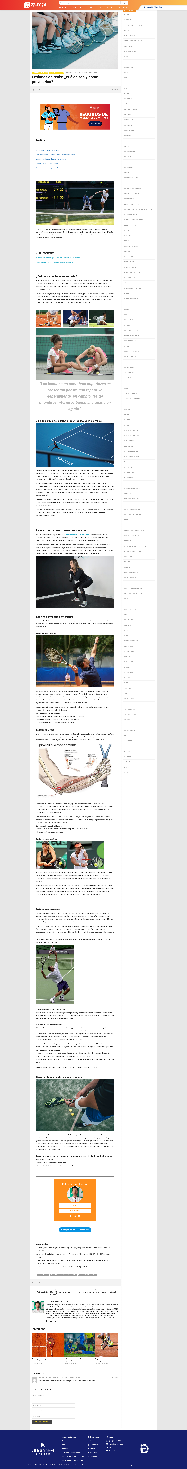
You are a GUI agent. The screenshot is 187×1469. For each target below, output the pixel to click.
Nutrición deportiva (132, 509)
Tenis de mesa (129, 699)
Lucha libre (128, 446)
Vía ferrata (128, 741)
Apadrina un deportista (133, 25)
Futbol (127, 293)
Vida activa (128, 746)
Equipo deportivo (131, 225)
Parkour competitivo (132, 535)
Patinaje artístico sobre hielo (136, 546)
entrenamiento (42, 1275)
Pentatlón (128, 556)
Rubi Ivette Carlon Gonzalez (49, 1378)
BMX (125, 78)
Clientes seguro (130, 151)
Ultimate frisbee (130, 730)
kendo (126, 414)
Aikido (126, 14)
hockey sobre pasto (131, 341)
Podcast (127, 567)
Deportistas (129, 199)
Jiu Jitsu (127, 377)
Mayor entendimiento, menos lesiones (49, 168)
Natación (127, 493)
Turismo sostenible (131, 725)
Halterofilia (129, 320)
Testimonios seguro (131, 704)
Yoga (126, 772)
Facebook (94, 1441)
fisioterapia (54, 1275)
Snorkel (127, 667)
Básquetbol (128, 67)
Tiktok (92, 1449)
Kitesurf (127, 425)
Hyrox (126, 346)
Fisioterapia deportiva (133, 272)
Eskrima (127, 251)
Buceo (126, 93)
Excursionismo (129, 262)
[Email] (55, 1321)
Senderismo (128, 646)
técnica (93, 1275)
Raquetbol (128, 598)
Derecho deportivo (131, 204)
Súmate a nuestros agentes (71, 1460)
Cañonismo (128, 104)
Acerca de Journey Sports (71, 1453)
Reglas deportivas (131, 609)
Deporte (127, 172)
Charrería (128, 125)
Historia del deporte (132, 330)
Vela (125, 735)
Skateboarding (129, 656)
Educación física (130, 214)
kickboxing (128, 420)
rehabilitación (83, 1275)
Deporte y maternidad (132, 188)
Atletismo (128, 46)
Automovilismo (130, 51)
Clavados (127, 146)
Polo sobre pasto (131, 572)
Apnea (126, 30)
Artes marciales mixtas (133, 41)
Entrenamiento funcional (134, 220)
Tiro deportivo (130, 714)
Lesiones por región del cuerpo (47, 163)
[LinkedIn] (51, 1321)
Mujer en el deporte (132, 488)
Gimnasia (127, 304)
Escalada (127, 235)
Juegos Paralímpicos (132, 399)
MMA (125, 462)
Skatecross (128, 662)
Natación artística (131, 499)
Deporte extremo (130, 183)
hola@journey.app (116, 1444)
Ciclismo (127, 135)
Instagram (94, 1445)
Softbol (127, 677)
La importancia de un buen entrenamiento (51, 159)
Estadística (128, 256)
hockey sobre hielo (131, 335)
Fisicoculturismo (131, 267)
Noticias (124, 7)
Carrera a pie (129, 120)
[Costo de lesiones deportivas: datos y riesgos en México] (79, 1345)
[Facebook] (46, 1321)
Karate (126, 404)
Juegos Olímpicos (131, 393)
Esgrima (127, 241)
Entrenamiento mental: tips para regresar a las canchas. (55, 262)
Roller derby (129, 620)
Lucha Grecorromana (132, 441)
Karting (127, 409)
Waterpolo (128, 756)
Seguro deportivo (131, 641)
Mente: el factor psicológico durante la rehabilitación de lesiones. (58, 258)
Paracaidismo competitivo (134, 530)
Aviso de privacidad (131, 1465)
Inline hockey (129, 367)
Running (127, 635)
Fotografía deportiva (132, 288)
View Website (75, 1211)
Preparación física (131, 577)
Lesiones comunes (131, 430)
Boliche (127, 83)
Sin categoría (129, 651)
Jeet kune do (129, 372)
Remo (126, 614)
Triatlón (127, 720)
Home (64, 7)
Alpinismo (128, 20)
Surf (126, 683)
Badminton (128, 62)
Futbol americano (131, 299)
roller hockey (129, 625)
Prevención (54, 72)
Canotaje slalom (130, 109)
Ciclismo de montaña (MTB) (134, 141)
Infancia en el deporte (132, 351)
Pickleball (128, 562)
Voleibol (127, 751)
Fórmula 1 (128, 283)
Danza (126, 162)
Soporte (112, 1451)
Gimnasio (127, 309)
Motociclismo (129, 472)
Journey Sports (130, 383)
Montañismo (129, 467)
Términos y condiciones (150, 1465)
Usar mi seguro (154, 7)
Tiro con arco (129, 709)
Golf (126, 314)
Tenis (62, 72)
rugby (126, 630)
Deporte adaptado (131, 177)
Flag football (129, 278)
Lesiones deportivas (40, 72)
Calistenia (128, 99)
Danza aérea (128, 167)
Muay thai (128, 483)
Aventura (127, 57)
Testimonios (107, 8)
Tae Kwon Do (129, 688)
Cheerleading (129, 130)
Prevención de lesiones (133, 588)
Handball (127, 325)
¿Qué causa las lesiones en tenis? (48, 150)
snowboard (128, 672)
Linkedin (93, 1456)
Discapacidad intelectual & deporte (138, 209)
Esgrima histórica (131, 246)
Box (125, 88)
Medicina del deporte (132, 456)
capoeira (127, 114)
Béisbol (127, 72)
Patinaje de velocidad (132, 551)
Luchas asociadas (131, 451)
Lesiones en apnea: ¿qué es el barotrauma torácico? (96, 1291)
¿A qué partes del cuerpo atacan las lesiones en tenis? (55, 154)
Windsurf (127, 767)
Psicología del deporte (133, 593)
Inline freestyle (130, 362)
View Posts (75, 1206)
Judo (126, 388)
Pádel (126, 520)
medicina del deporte (69, 1275)
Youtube (93, 1453)
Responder (114, 1378)
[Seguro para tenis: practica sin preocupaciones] (48, 1345)
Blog (63, 1445)
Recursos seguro (130, 604)
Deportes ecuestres (132, 193)
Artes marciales (130, 35)
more (114, 89)
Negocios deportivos (132, 504)
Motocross (128, 477)
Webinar (127, 762)
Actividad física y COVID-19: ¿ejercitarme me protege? (53, 1292)
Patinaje (127, 541)
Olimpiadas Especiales (132, 514)
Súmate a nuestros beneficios (71, 1456)
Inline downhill (130, 356)
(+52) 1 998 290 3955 (117, 1441)
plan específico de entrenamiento (78, 535)
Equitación (128, 230)
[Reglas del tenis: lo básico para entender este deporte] (111, 1345)
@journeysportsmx (116, 1447)
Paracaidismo (129, 525)
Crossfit (127, 156)
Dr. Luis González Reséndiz (85, 72)
